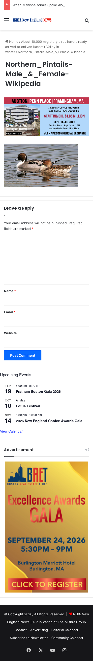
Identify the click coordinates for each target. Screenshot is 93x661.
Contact (21, 630)
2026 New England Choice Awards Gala (49, 420)
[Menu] (6, 21)
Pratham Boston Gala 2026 (38, 391)
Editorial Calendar (64, 630)
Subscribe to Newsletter (29, 638)
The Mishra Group (72, 622)
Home (13, 42)
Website (10, 333)
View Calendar (11, 431)
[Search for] (86, 21)
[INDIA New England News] (32, 20)
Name (10, 291)
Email (9, 312)
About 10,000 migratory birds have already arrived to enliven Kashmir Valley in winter (46, 47)
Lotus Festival (28, 405)
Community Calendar (67, 638)
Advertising (39, 630)
